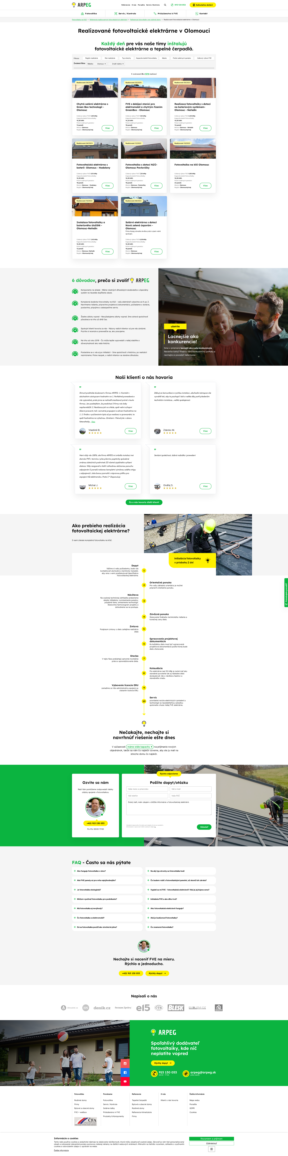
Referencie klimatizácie (142, 1112)
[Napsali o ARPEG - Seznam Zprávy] (123, 1007)
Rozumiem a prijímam (212, 1138)
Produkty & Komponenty (113, 1116)
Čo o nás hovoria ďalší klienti (144, 502)
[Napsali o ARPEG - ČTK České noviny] (158, 1007)
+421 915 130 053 (95, 823)
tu (155, 826)
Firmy (76, 1104)
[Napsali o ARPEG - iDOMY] (218, 1007)
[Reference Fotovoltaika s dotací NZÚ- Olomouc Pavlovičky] (144, 166)
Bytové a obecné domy (84, 1108)
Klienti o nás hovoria (169, 1100)
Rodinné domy (80, 1100)
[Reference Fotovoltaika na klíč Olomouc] (193, 166)
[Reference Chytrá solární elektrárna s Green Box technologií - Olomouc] (95, 107)
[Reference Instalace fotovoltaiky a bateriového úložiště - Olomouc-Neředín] (95, 227)
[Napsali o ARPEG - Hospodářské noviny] (85, 1007)
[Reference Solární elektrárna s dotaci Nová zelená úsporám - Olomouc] (144, 227)
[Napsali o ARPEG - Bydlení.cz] (197, 1007)
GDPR (192, 1108)
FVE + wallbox (80, 1112)
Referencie (126, 5)
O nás (134, 5)
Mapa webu (194, 1100)
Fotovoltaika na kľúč (79, 20)
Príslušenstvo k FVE (111, 1112)
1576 (147, 74)
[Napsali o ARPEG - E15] (143, 1007)
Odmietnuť (211, 1143)
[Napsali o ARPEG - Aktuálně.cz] (69, 1007)
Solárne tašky (109, 1108)
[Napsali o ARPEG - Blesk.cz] (176, 1007)
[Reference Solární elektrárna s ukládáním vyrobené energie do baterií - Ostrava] (183, 469)
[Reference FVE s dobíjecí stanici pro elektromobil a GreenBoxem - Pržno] (108, 469)
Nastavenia (211, 1149)
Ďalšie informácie (61, 1150)
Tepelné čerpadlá (139, 1100)
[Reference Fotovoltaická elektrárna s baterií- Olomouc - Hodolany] (95, 166)
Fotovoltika (79, 1094)
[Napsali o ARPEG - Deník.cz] (102, 1007)
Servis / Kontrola (153, 5)
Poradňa (141, 5)
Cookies (193, 1112)
